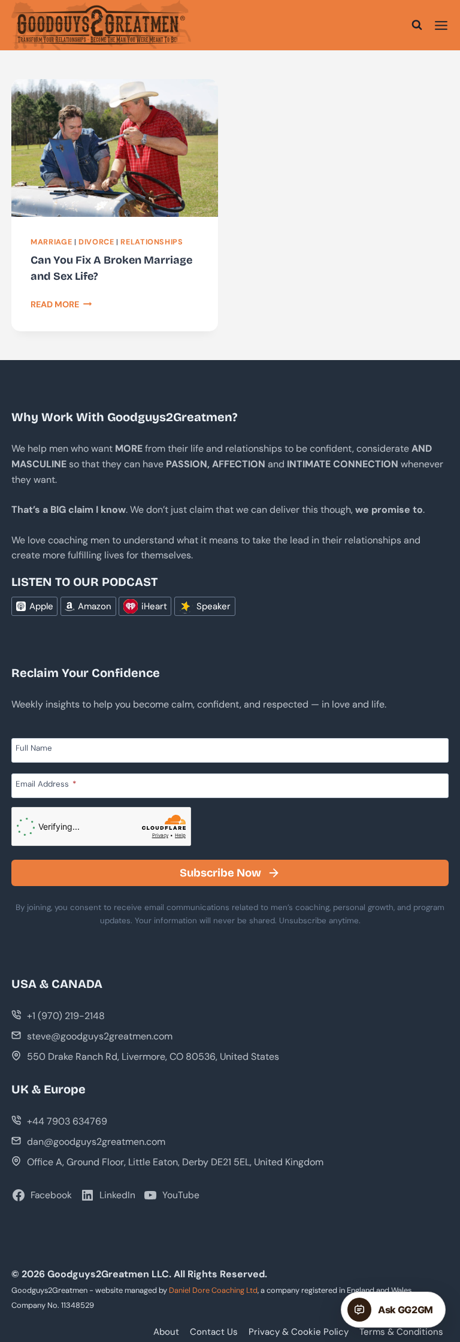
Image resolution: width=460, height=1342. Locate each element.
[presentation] (114, 148)
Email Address (46, 784)
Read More (61, 304)
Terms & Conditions (401, 1332)
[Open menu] (441, 25)
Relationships (151, 242)
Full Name (34, 748)
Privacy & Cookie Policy (299, 1332)
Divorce (96, 242)
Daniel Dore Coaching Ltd (213, 1290)
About (166, 1332)
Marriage (51, 242)
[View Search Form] (417, 25)
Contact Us (214, 1332)
